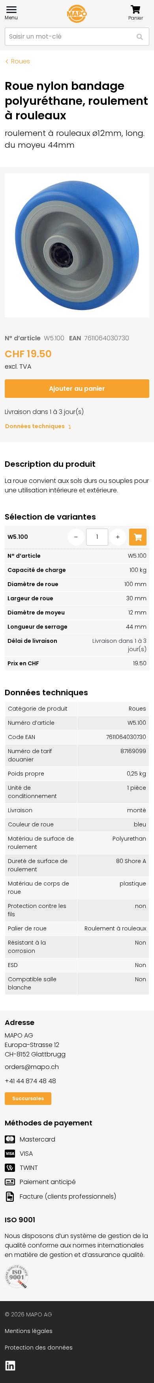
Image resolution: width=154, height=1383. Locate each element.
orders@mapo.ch (32, 1066)
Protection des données (39, 1347)
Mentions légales (29, 1331)
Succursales (28, 1098)
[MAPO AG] (77, 14)
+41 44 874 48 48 (30, 1081)
